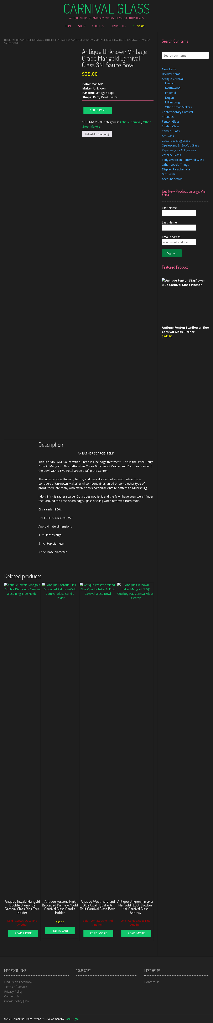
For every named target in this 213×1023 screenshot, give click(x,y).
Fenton (170, 83)
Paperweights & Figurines (179, 150)
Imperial (170, 93)
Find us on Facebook (18, 982)
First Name (169, 208)
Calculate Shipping (97, 134)
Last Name (169, 222)
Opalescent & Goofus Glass (180, 145)
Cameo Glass (171, 131)
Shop (81, 26)
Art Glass (168, 136)
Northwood (173, 88)
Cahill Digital (72, 1019)
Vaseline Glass (171, 155)
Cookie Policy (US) (16, 1001)
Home (68, 26)
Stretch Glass (171, 126)
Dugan (169, 97)
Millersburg (172, 102)
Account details (172, 179)
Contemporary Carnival (177, 112)
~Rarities (168, 117)
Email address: (171, 237)
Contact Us (118, 26)
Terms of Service (15, 987)
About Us (98, 26)
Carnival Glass (106, 8)
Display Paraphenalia (176, 169)
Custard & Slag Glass (176, 141)
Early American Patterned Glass (183, 160)
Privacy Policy (13, 991)
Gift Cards (168, 174)
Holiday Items (171, 74)
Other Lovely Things (175, 164)
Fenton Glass (171, 121)
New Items (169, 69)
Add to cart (97, 110)
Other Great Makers (57, 39)
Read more (23, 933)
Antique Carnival (32, 39)
